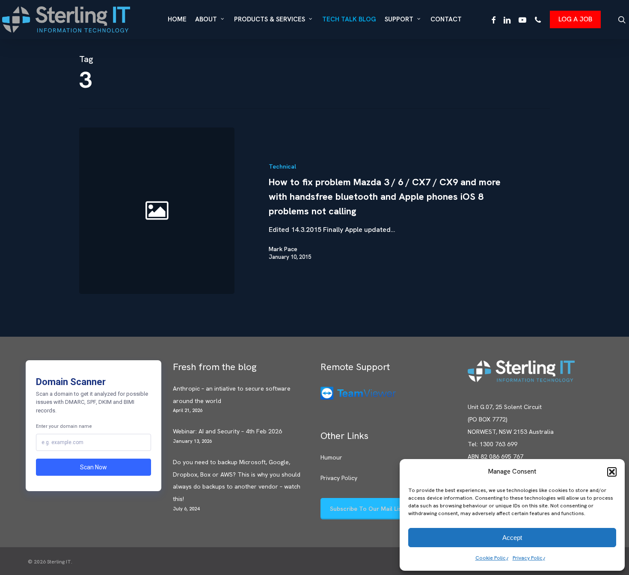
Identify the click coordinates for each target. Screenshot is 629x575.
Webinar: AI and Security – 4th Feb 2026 (227, 431)
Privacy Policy (529, 557)
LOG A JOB (575, 19)
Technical (282, 166)
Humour (331, 457)
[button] (612, 472)
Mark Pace (283, 249)
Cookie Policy (491, 557)
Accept (512, 537)
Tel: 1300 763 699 (492, 444)
